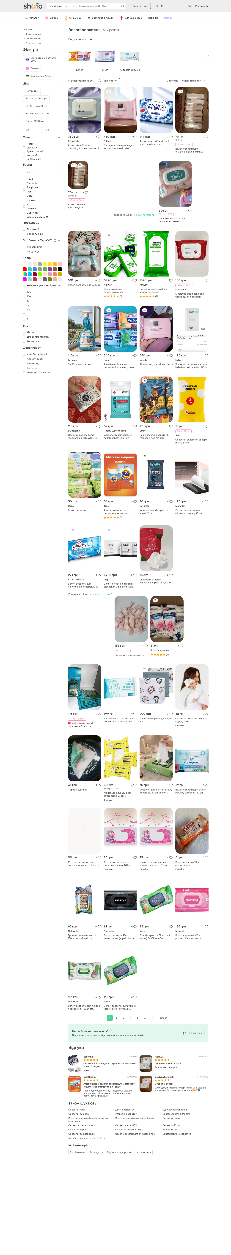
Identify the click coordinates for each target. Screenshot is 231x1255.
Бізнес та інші (35, 233)
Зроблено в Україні (102, 17)
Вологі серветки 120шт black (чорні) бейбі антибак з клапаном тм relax (120, 1007)
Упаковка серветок (126, 1114)
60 (28, 310)
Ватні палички (77, 1152)
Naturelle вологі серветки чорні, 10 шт (154, 512)
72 (28, 314)
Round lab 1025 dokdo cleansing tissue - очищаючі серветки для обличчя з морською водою (83, 147)
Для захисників (133, 17)
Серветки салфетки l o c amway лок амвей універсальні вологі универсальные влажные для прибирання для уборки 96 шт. (120, 291)
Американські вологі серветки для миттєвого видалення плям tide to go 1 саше (119, 512)
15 (28, 301)
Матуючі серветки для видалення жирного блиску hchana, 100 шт (83, 864)
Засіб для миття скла (80, 364)
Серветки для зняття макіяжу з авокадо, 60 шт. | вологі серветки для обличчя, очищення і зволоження (156, 791)
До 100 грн (31, 91)
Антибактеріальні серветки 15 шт (87, 1138)
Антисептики (143, 1152)
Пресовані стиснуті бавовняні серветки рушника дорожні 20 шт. (156, 581)
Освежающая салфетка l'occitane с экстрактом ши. (83, 437)
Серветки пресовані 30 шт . (130, 655)
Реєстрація (201, 6)
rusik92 (159, 1056)
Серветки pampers (79, 1114)
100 (29, 291)
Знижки (54, 17)
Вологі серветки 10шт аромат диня (187, 864)
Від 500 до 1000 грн (37, 113)
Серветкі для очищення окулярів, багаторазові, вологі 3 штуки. (109, 1065)
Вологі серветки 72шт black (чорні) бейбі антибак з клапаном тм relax (155, 937)
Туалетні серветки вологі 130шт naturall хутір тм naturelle (82, 937)
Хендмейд (75, 17)
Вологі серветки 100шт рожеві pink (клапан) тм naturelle (188, 937)
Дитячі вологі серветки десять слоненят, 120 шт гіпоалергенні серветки (117, 864)
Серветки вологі (164, 1083)
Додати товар (140, 6)
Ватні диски (96, 1152)
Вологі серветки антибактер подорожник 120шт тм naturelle (84, 1007)
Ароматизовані (35, 359)
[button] (68, 55)
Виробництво (34, 247)
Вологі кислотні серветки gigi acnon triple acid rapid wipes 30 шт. (118, 585)
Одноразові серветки (174, 1109)
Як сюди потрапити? (144, 214)
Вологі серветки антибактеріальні (134, 1118)
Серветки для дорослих (81, 1133)
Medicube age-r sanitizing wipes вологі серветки (189, 295)
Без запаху (33, 363)
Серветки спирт (171, 1118)
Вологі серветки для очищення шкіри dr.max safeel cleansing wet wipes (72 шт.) (192, 150)
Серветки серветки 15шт (129, 1129)
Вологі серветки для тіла (176, 1114)
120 (29, 296)
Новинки (153, 17)
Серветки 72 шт (171, 1125)
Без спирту (33, 368)
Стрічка (168, 17)
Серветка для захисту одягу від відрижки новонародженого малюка (190, 720)
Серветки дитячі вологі (168, 1063)
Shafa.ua (29, 29)
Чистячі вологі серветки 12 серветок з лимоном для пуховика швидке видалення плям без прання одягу (120, 720)
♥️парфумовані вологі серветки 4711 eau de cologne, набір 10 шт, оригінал (80, 725)
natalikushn (89, 1077)
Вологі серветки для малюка (84, 285)
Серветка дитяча (77, 789)
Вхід (189, 6)
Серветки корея (77, 1129)
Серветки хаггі (76, 1109)
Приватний (33, 229)
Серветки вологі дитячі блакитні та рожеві (172, 220)
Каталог (34, 17)
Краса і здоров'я (33, 34)
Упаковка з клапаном (39, 372)
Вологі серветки (77, 510)
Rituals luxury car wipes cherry (156, 364)
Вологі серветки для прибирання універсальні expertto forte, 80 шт (82, 585)
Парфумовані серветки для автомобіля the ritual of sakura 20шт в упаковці (119, 147)
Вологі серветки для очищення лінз (135, 1133)
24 (28, 305)
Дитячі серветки (124, 1109)
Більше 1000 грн (34, 121)
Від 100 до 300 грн (36, 98)
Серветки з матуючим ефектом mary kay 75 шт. (188, 512)
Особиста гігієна (33, 38)
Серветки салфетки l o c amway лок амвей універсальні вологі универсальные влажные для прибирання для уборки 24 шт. (156, 291)
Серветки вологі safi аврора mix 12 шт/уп (191, 441)
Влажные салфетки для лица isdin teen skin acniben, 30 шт (191, 366)
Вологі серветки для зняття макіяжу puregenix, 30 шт (190, 791)
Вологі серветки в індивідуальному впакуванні (88, 1120)
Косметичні (33, 341)
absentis (88, 1056)
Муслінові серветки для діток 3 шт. (156, 720)
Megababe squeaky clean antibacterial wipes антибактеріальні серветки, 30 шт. (119, 794)
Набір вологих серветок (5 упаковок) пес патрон (154, 437)
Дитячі (31, 332)
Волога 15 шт (169, 1129)
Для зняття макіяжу (38, 336)
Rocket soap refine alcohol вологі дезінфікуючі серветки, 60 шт (154, 143)
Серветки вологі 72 (126, 1125)
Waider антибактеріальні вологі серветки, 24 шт (118, 437)
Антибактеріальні (37, 354)
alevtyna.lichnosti (164, 1077)
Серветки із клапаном (80, 1125)
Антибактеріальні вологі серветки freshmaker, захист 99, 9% (120, 366)
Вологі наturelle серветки (176, 1133)
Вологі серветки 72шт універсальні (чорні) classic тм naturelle (119, 937)
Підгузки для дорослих (119, 1152)
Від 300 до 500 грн (36, 106)
